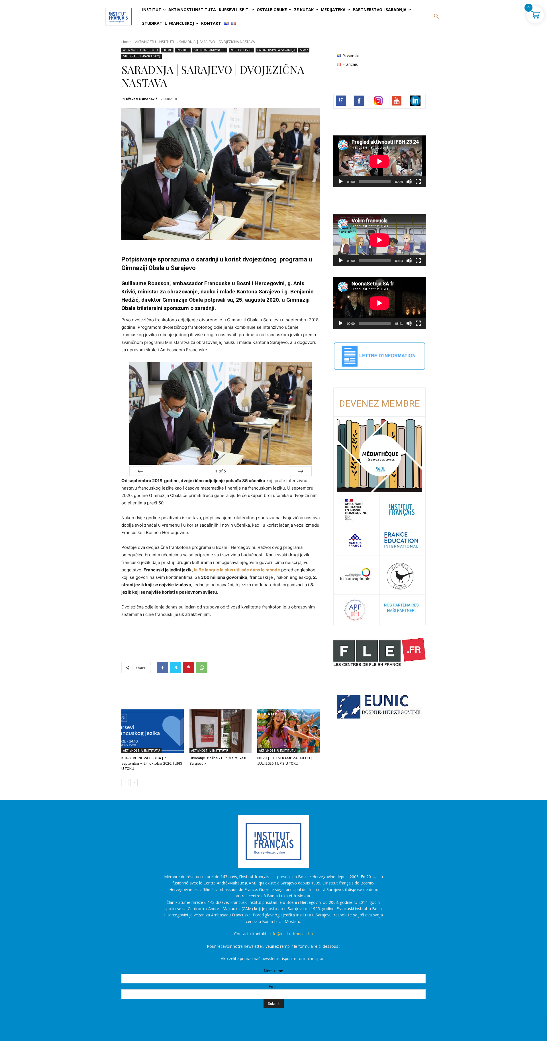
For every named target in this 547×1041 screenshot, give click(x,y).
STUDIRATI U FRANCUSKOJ (141, 56)
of (220, 471)
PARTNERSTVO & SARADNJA (276, 50)
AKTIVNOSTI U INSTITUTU (155, 41)
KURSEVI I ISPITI (241, 50)
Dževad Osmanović (141, 99)
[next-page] (134, 782)
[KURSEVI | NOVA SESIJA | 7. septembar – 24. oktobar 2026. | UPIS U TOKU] (152, 731)
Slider (304, 50)
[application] (379, 161)
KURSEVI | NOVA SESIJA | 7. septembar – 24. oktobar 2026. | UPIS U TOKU (151, 763)
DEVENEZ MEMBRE (379, 403)
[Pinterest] (188, 667)
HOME (167, 50)
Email (273, 986)
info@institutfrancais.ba (291, 933)
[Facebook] (162, 667)
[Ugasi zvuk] (409, 181)
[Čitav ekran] (418, 181)
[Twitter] (175, 667)
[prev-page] (124, 782)
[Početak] (341, 181)
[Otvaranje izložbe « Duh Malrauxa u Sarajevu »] (220, 731)
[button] (436, 16)
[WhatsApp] (201, 667)
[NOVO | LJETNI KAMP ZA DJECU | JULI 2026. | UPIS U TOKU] (288, 731)
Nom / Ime (273, 970)
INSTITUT (183, 50)
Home (126, 41)
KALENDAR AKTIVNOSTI (210, 50)
